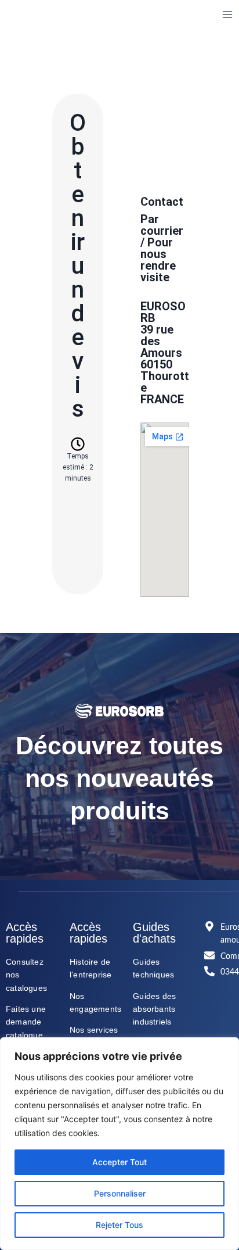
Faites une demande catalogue (26, 1022)
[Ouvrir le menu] (227, 14)
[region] (119, 1143)
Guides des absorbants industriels (154, 1009)
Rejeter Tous (119, 1225)
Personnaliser (120, 1193)
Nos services (94, 1029)
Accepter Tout (119, 1162)
